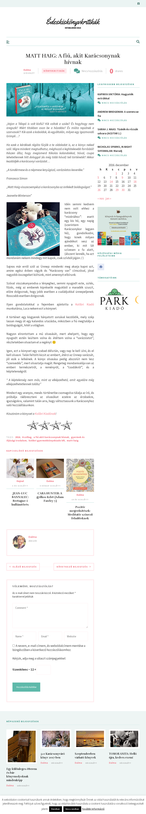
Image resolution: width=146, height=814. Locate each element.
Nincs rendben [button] (72, 809)
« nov (101, 198)
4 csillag (27, 437)
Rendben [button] (55, 809)
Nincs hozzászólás (92, 71)
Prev (102, 299)
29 (117, 190)
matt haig (73, 440)
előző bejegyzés (25, 566)
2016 (17, 437)
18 (135, 182)
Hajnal (20, 481)
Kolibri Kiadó (84, 304)
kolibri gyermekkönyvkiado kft (47, 440)
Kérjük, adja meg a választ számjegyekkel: (39, 658)
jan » (108, 198)
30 (123, 190)
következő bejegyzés (72, 566)
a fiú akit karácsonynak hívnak (51, 437)
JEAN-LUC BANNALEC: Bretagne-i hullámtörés (20, 499)
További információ (93, 809)
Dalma (27, 69)
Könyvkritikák (54, 70)
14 (111, 182)
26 (99, 190)
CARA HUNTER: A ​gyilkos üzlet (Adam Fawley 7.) (50, 497)
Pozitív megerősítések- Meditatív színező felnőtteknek (80, 512)
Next (135, 299)
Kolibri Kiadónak (45, 414)
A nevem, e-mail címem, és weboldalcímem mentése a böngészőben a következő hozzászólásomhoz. (48, 648)
